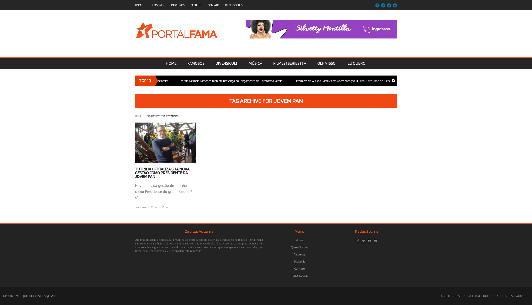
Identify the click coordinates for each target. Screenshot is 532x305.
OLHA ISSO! (326, 63)
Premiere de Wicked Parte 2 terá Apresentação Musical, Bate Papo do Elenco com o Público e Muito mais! (356, 81)
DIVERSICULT (227, 63)
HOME (171, 63)
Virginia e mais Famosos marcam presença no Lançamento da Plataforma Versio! (226, 81)
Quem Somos (157, 5)
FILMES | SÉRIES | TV (289, 63)
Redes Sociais (234, 5)
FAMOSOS (195, 63)
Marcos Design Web (43, 296)
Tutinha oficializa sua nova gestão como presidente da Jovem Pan (162, 173)
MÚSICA (255, 63)
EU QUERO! (356, 63)
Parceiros (178, 5)
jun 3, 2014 (140, 207)
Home (138, 5)
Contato (213, 5)
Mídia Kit (196, 5)
